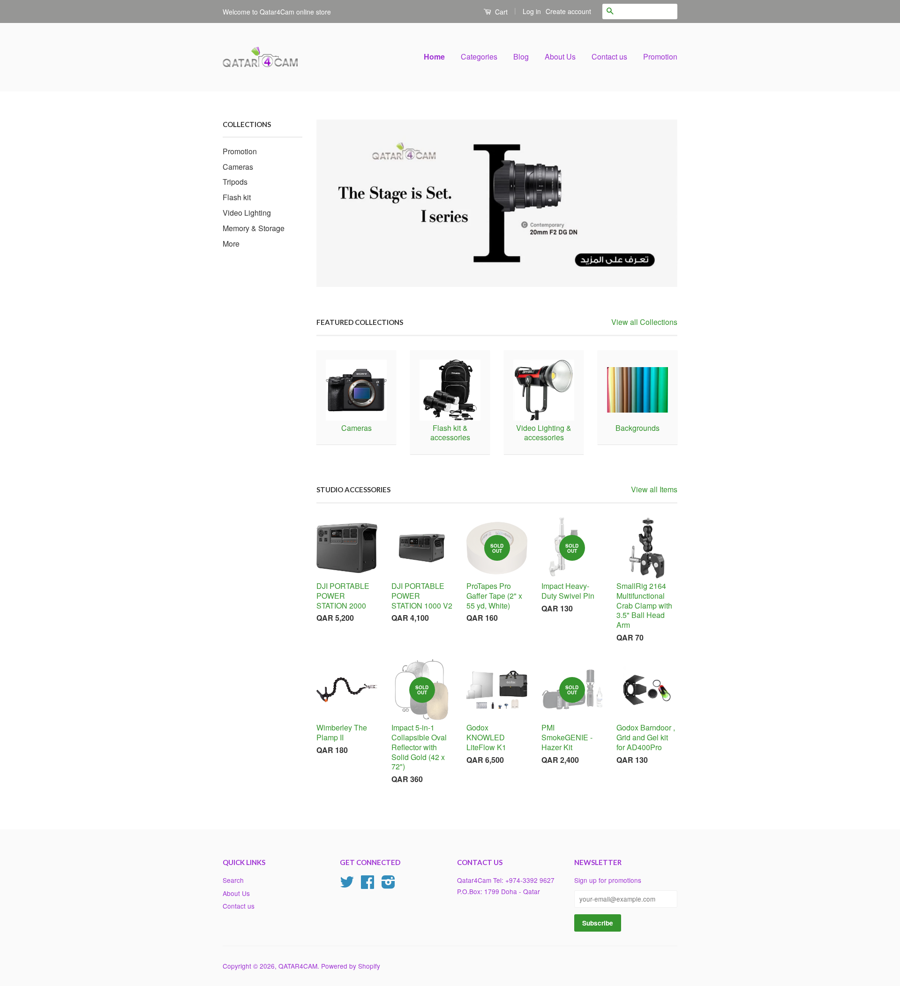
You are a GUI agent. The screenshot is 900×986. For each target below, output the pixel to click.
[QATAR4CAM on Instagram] (388, 884)
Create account (568, 11)
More (231, 243)
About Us (560, 56)
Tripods (235, 181)
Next (657, 203)
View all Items (654, 489)
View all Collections (644, 321)
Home (434, 56)
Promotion (660, 56)
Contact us (609, 56)
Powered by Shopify (350, 966)
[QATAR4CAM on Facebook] (367, 884)
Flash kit (237, 197)
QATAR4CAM (297, 966)
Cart (500, 11)
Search (233, 880)
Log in (532, 11)
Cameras (238, 166)
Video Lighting (247, 212)
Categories (479, 56)
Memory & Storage (254, 228)
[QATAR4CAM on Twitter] (347, 884)
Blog (521, 56)
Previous (336, 203)
